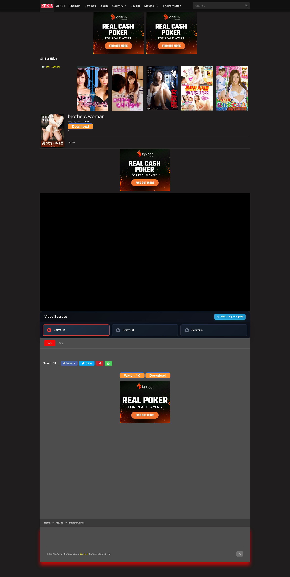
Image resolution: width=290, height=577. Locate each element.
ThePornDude (172, 6)
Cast (61, 343)
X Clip (104, 6)
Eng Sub (74, 6)
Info (50, 343)
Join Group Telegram (232, 316)
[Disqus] (145, 472)
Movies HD (151, 6)
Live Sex (90, 6)
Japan (71, 142)
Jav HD (135, 6)
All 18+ (60, 6)
